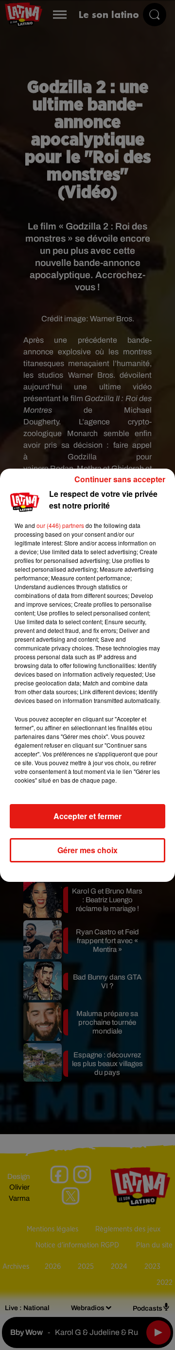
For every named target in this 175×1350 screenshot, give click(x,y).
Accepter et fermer (87, 816)
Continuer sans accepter (119, 479)
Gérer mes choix (87, 850)
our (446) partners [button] (60, 525)
